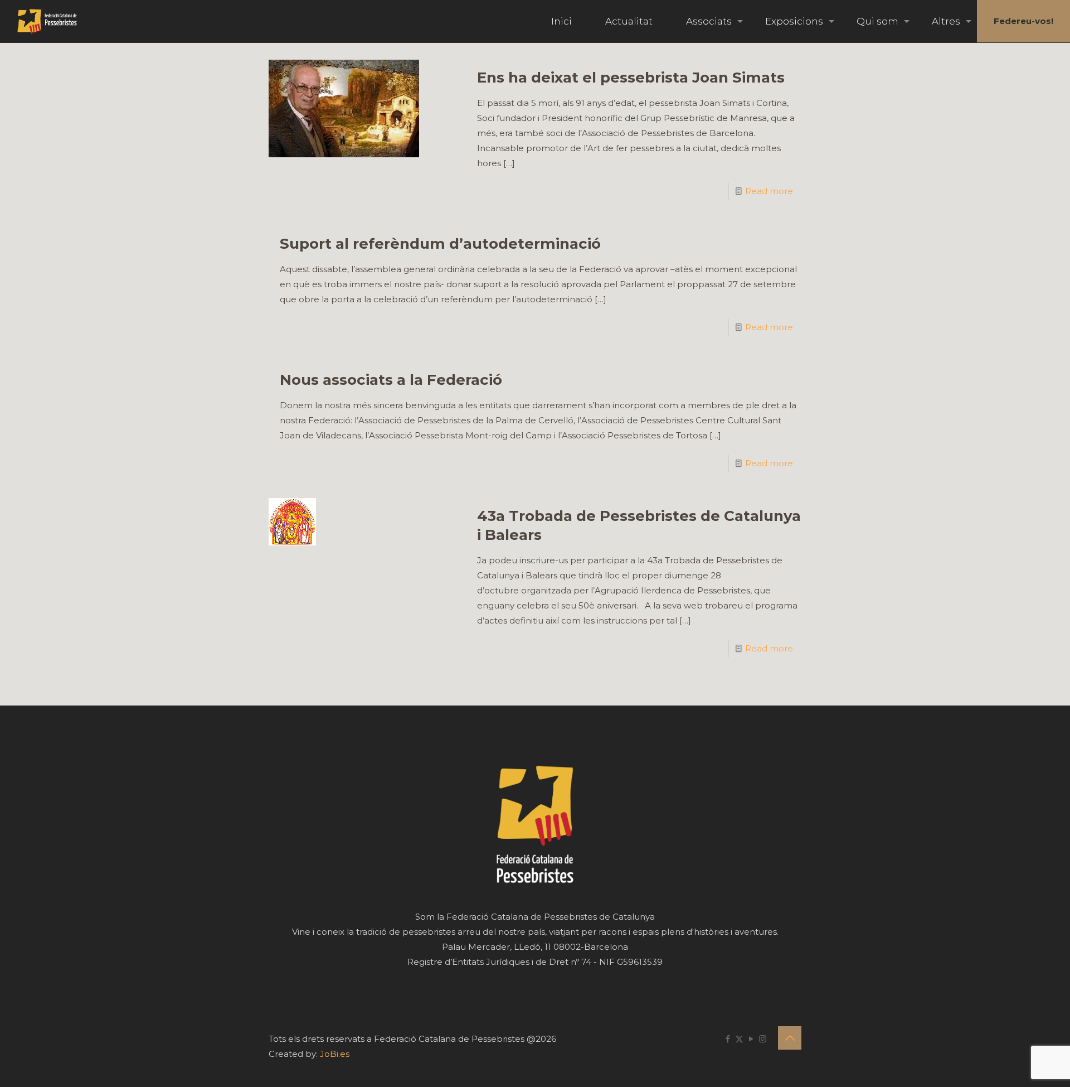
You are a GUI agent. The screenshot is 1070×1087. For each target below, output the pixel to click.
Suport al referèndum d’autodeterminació (440, 244)
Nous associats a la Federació (391, 380)
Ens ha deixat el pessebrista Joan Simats (631, 77)
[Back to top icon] (789, 1038)
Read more (769, 191)
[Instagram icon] (762, 1038)
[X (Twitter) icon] (739, 1038)
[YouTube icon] (751, 1038)
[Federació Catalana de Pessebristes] (47, 21)
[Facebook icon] (727, 1038)
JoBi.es (334, 1054)
